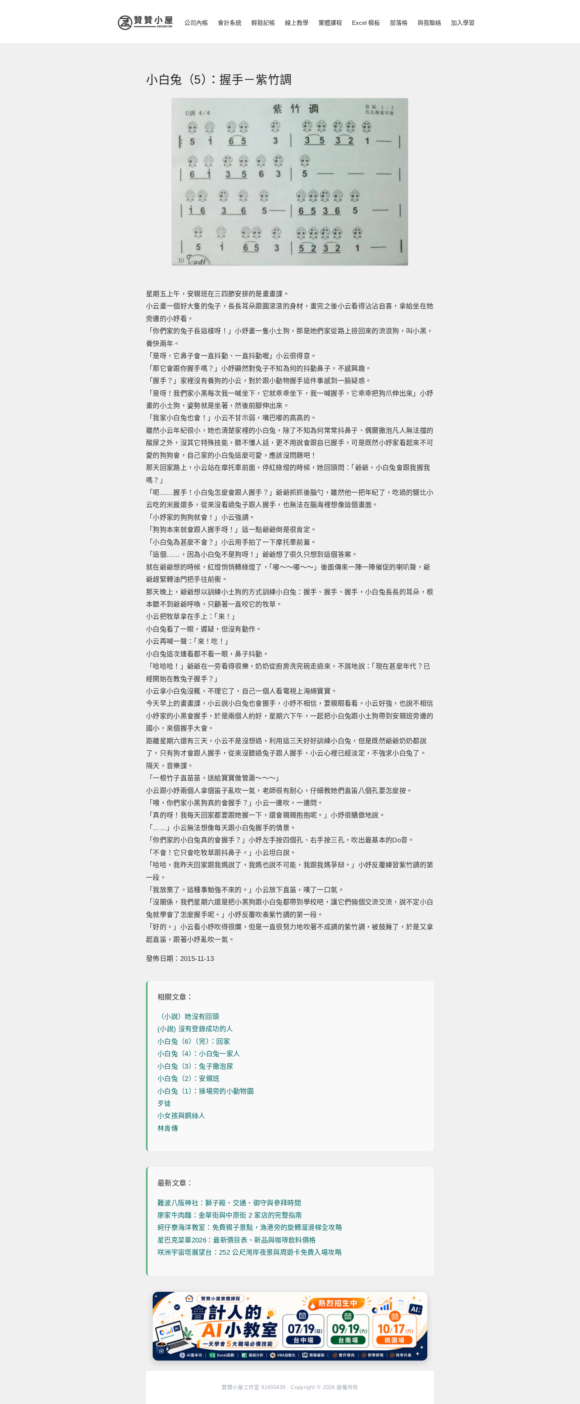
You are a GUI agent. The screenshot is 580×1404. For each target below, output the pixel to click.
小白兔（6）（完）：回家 (193, 1041)
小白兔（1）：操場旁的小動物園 (205, 1091)
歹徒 (164, 1103)
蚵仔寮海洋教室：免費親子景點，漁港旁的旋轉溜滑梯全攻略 (249, 1227)
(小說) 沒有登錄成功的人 (195, 1029)
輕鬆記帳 (263, 22)
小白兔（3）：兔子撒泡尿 (195, 1066)
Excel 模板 (366, 22)
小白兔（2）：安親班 (188, 1079)
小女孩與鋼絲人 (181, 1116)
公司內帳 (196, 22)
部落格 (399, 22)
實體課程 (330, 22)
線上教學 (297, 22)
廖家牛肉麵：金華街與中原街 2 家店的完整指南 (229, 1215)
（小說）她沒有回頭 (188, 1017)
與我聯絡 (429, 22)
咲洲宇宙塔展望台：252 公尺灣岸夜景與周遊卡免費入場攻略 (249, 1252)
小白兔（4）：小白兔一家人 (198, 1054)
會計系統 (229, 22)
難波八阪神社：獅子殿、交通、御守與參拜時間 (229, 1203)
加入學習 (463, 22)
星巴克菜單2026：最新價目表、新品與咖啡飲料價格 (236, 1240)
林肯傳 (167, 1128)
